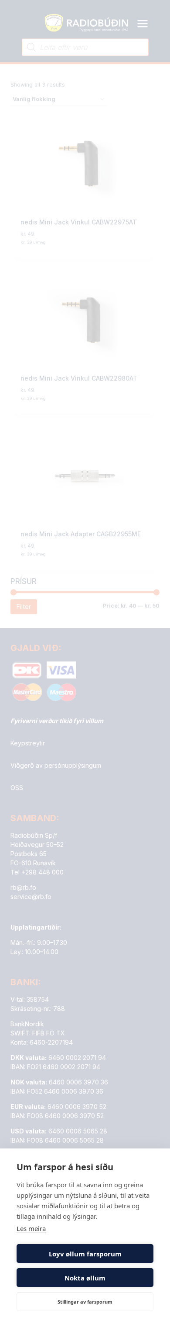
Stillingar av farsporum (85, 1301)
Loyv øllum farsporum (85, 1253)
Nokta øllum (85, 1277)
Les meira (31, 1228)
